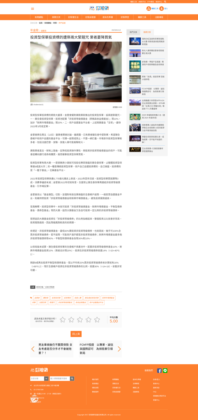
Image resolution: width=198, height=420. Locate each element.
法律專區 (136, 383)
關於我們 (95, 379)
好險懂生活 (116, 388)
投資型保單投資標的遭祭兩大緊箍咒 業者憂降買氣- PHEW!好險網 (99, 8)
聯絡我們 (95, 392)
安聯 (34, 302)
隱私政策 (95, 388)
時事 (55, 23)
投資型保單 (56, 298)
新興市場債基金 (108, 298)
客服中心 (156, 400)
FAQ (154, 392)
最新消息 (156, 388)
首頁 (41, 23)
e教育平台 (142, 2)
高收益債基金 (81, 302)
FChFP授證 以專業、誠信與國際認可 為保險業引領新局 (96, 348)
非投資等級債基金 (65, 302)
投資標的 (67, 298)
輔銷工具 (133, 2)
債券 (119, 206)
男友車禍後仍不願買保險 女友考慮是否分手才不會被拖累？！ (55, 348)
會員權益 (95, 383)
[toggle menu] (32, 8)
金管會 (37, 298)
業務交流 (115, 383)
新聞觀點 (47, 23)
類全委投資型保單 (92, 298)
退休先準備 (137, 379)
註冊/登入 (156, 379)
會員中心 (159, 2)
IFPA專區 (150, 2)
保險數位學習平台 (159, 396)
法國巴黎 (42, 302)
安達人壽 (77, 298)
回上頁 (76, 334)
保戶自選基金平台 (96, 302)
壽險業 (45, 298)
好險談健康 (116, 392)
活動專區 (136, 392)
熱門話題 (62, 23)
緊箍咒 (52, 302)
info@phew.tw (39, 398)
